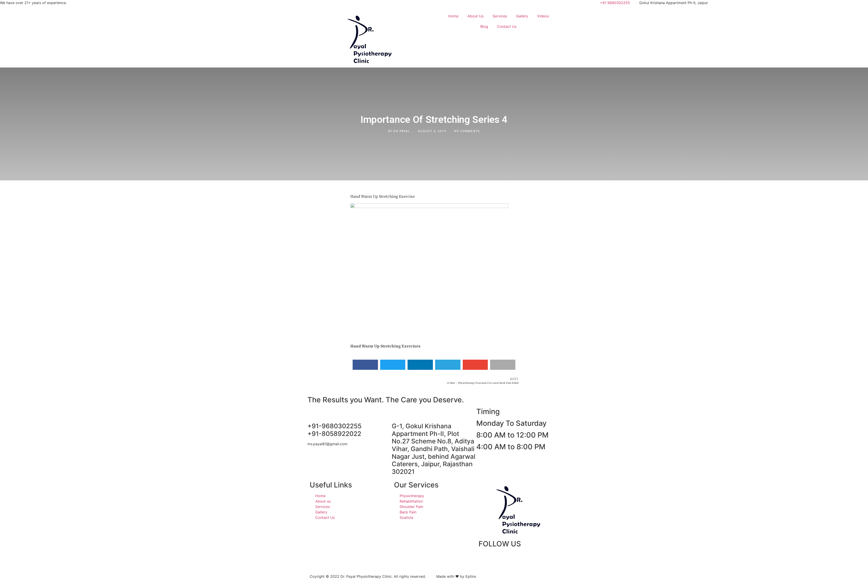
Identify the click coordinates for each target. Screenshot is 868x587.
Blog (484, 26)
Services (500, 16)
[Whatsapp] (534, 557)
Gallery (522, 16)
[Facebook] (484, 557)
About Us (475, 16)
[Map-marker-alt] (509, 557)
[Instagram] (496, 557)
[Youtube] (521, 557)
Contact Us (507, 26)
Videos (543, 16)
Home (453, 16)
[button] (365, 365)
